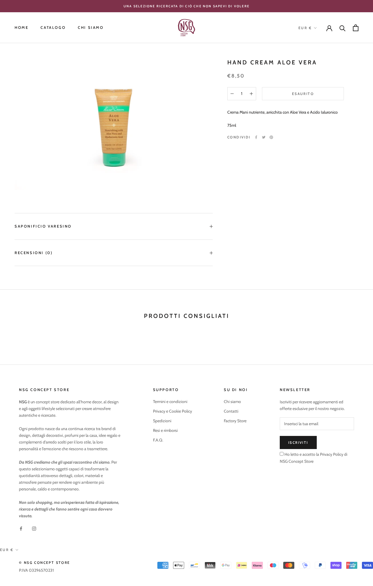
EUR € (305, 28)
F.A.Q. (158, 440)
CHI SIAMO (90, 27)
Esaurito (303, 93)
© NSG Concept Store (44, 562)
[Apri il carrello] (355, 27)
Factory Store (235, 420)
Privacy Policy (331, 454)
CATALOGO (53, 27)
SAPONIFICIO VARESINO (43, 226)
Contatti (231, 411)
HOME (21, 27)
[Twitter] (263, 137)
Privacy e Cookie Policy (172, 411)
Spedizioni (162, 420)
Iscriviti (298, 442)
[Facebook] (256, 137)
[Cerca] (342, 28)
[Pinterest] (271, 137)
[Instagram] (34, 528)
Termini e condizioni (170, 401)
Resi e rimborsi (165, 430)
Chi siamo (232, 401)
